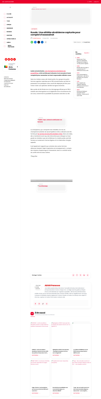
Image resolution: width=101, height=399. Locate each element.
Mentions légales (8, 78)
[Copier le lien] (45, 42)
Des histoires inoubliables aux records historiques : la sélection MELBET (60, 389)
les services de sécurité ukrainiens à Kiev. (50, 134)
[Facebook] (6, 59)
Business (9, 31)
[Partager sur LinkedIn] (42, 42)
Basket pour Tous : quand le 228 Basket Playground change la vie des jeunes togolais (82, 61)
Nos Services (7, 86)
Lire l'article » (35, 355)
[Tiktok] (14, 59)
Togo (8, 21)
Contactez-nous (8, 83)
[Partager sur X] (38, 42)
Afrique (9, 24)
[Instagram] (39, 303)
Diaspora (9, 35)
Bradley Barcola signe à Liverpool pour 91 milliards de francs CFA (83, 69)
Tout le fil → (86, 52)
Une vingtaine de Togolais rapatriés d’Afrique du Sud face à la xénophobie (82, 85)
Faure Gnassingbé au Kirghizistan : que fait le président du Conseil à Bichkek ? (83, 77)
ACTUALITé (34, 28)
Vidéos (9, 42)
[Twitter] (9, 59)
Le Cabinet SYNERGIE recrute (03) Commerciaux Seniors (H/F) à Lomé (80, 351)
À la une (9, 14)
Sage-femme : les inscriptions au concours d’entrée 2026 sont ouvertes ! (40, 389)
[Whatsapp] (46, 303)
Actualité (10, 17)
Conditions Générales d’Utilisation (9, 81)
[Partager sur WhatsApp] (32, 42)
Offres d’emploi (11, 39)
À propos (6, 77)
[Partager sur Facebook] (35, 42)
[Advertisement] (51, 59)
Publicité (6, 85)
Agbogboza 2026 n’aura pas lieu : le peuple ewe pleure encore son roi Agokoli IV (61, 351)
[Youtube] (11, 59)
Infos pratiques (11, 46)
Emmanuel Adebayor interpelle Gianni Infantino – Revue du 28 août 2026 (83, 93)
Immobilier (10, 28)
